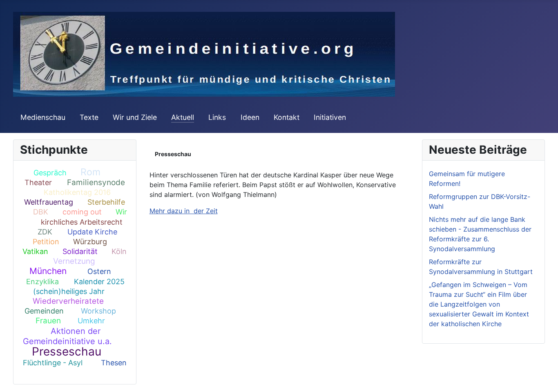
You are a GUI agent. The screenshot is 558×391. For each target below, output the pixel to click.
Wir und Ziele (135, 117)
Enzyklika (42, 281)
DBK (40, 212)
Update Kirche (92, 232)
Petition (46, 241)
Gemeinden (44, 311)
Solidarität (80, 251)
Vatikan (35, 251)
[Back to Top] (543, 375)
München (48, 271)
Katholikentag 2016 (77, 192)
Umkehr (91, 320)
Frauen (48, 320)
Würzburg (90, 241)
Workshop (98, 311)
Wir (121, 212)
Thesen (114, 362)
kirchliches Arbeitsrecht (82, 222)
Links (217, 117)
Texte (89, 117)
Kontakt (286, 117)
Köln (119, 251)
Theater (38, 182)
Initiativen (330, 117)
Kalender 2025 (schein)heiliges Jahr (79, 286)
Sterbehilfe (106, 202)
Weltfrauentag (48, 202)
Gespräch (50, 172)
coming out (82, 212)
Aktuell (182, 117)
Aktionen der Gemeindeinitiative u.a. (67, 336)
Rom (90, 172)
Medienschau (42, 117)
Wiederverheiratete (68, 301)
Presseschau (66, 351)
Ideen (250, 117)
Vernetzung (74, 261)
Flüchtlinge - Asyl (53, 362)
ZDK (45, 232)
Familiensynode (96, 182)
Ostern (99, 271)
